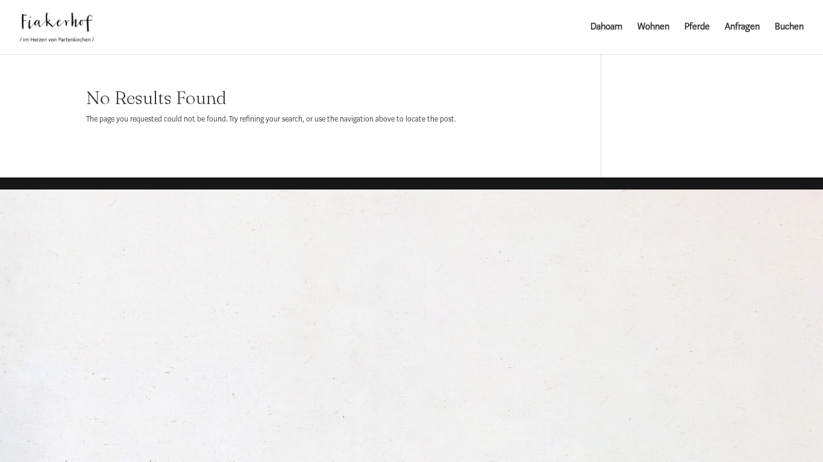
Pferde (697, 27)
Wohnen (653, 27)
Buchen (789, 27)
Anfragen (742, 27)
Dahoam (606, 27)
